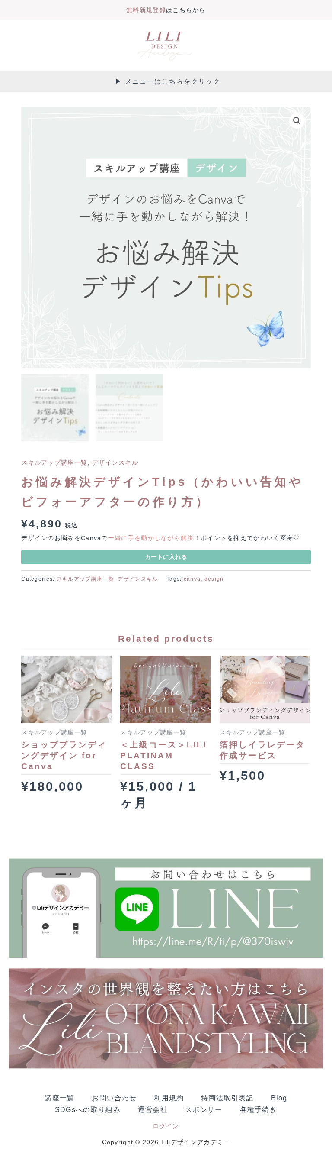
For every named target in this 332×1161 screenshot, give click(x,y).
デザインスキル (115, 462)
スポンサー (204, 1109)
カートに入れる (166, 557)
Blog (279, 1098)
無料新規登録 (146, 10)
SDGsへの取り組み (88, 1109)
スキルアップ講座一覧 (54, 462)
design (214, 579)
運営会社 (153, 1109)
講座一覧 (59, 1098)
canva (192, 579)
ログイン (166, 1126)
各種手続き (259, 1109)
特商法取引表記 (227, 1098)
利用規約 (169, 1098)
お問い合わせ (114, 1098)
